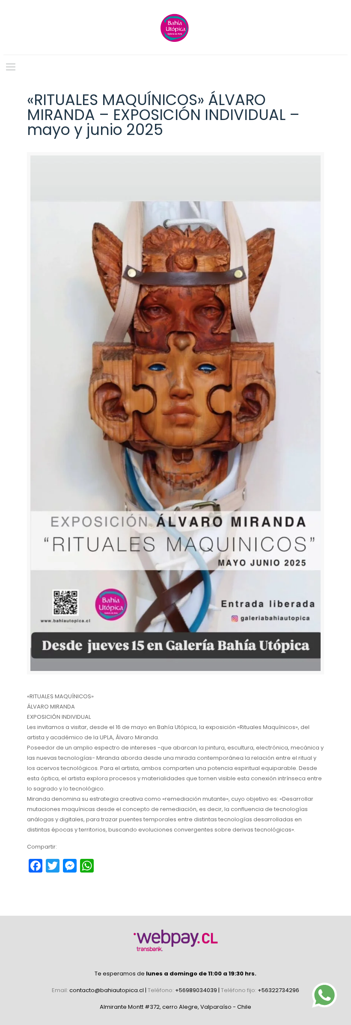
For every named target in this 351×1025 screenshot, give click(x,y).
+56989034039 (196, 990)
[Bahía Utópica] (175, 27)
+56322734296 (278, 990)
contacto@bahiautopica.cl (107, 990)
